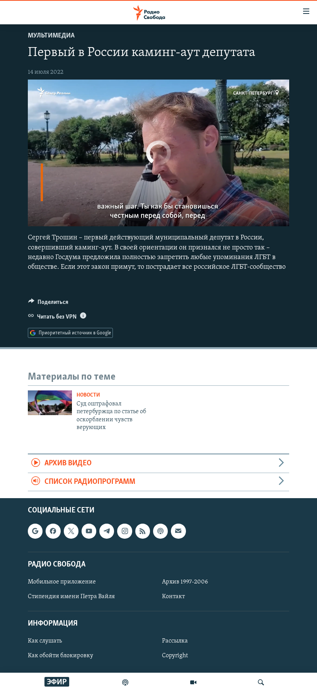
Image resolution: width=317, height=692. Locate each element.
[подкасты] (125, 682)
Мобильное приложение (62, 582)
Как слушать (45, 641)
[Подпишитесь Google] (35, 531)
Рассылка (175, 641)
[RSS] (142, 531)
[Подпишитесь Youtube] (89, 531)
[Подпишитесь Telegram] (106, 531)
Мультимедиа (51, 35)
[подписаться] (178, 531)
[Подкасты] (160, 531)
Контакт (173, 597)
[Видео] (193, 682)
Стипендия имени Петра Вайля (71, 597)
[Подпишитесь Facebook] (53, 531)
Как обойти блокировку (60, 656)
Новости (88, 395)
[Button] (48, 304)
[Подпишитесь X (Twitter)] (71, 531)
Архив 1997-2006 (185, 582)
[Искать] (261, 682)
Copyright (175, 656)
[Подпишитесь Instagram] (124, 531)
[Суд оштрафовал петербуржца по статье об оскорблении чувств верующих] (50, 402)
